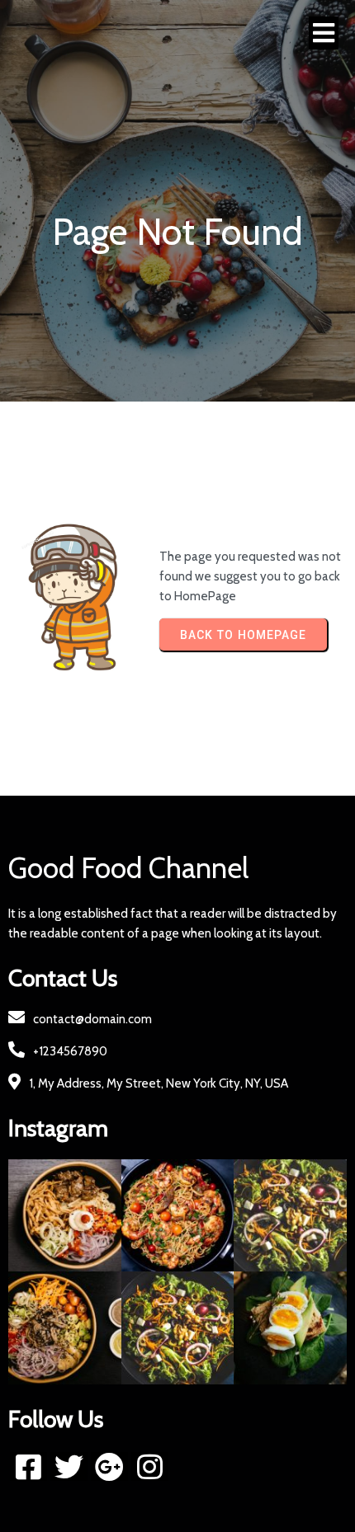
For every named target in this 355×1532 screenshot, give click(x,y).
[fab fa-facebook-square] (28, 1466)
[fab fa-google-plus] (109, 1466)
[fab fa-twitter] (69, 1466)
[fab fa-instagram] (149, 1466)
